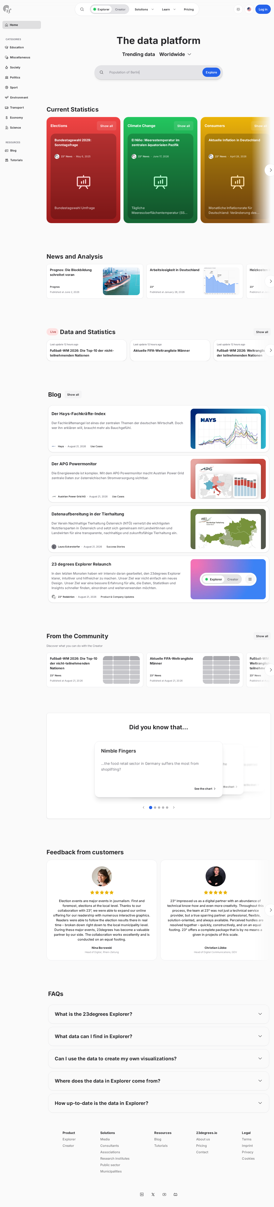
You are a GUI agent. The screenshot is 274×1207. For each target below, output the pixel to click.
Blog (157, 1139)
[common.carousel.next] (174, 807)
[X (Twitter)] (153, 1194)
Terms (246, 1139)
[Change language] (249, 9)
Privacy (247, 1152)
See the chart (203, 788)
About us (203, 1139)
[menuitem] (144, 9)
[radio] (101, 9)
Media (105, 1139)
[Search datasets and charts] (101, 72)
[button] (6, 25)
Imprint (247, 1146)
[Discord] (175, 1194)
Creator (68, 1146)
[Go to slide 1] (150, 807)
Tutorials (161, 1146)
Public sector (110, 1165)
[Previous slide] (46, 170)
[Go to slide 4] (163, 807)
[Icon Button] (82, 9)
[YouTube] (164, 1194)
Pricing (201, 1146)
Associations (110, 1152)
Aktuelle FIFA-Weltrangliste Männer (161, 350)
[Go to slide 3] (159, 807)
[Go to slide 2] (155, 807)
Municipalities (111, 1171)
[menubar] (164, 9)
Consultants (109, 1146)
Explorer (69, 1139)
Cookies (248, 1158)
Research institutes (115, 1158)
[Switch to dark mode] (238, 9)
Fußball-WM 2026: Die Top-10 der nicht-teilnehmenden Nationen (82, 352)
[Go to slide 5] (167, 807)
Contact (202, 1152)
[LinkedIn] (141, 1194)
